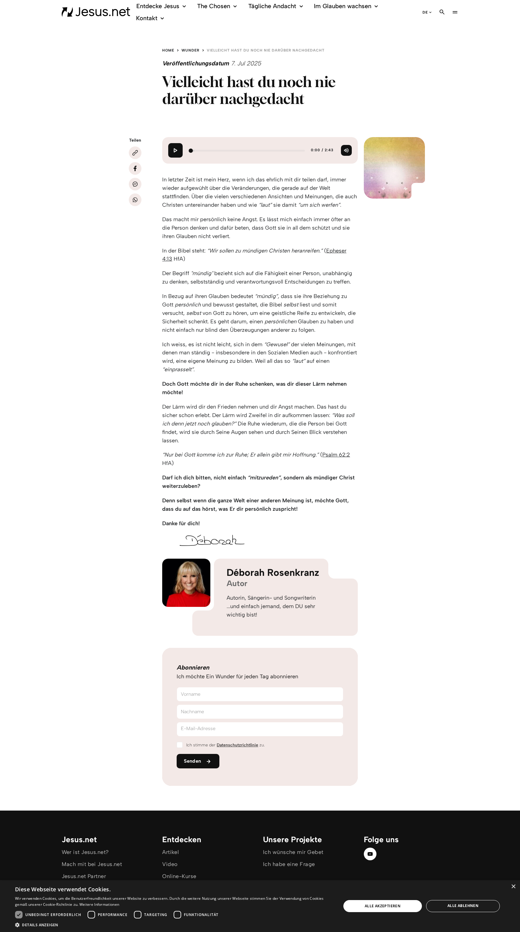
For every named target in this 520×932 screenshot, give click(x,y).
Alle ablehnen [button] (462, 905)
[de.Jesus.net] (96, 12)
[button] (173, 924)
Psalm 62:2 (336, 454)
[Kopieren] (135, 152)
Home (168, 50)
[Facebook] (135, 168)
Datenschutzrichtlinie (237, 745)
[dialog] (260, 906)
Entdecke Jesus (157, 6)
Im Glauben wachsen (342, 6)
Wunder (190, 50)
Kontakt (146, 18)
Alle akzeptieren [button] (383, 905)
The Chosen (213, 6)
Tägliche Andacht (272, 6)
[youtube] (370, 854)
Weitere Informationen (99, 904)
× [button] (513, 886)
